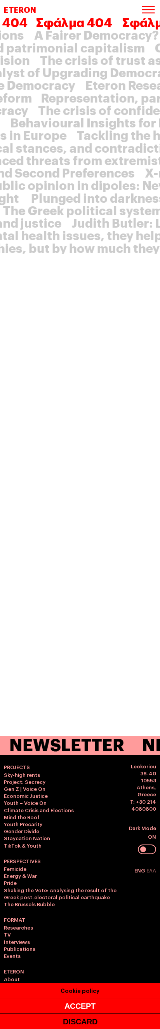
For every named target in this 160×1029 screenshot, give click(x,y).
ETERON (20, 9)
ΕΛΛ (151, 870)
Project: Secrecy (24, 781)
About (12, 978)
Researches (18, 927)
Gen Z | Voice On (24, 788)
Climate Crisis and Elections (39, 809)
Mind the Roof (22, 816)
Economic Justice (26, 795)
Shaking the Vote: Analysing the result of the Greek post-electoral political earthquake (60, 893)
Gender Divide (21, 830)
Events (12, 955)
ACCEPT (80, 1006)
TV (7, 934)
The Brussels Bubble (29, 903)
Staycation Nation (27, 837)
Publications (19, 948)
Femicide (15, 868)
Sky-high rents (22, 774)
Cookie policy (80, 990)
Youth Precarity (23, 823)
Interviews (17, 941)
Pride (10, 882)
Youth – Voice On (25, 802)
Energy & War (20, 875)
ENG (140, 870)
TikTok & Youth (23, 845)
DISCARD (80, 1021)
